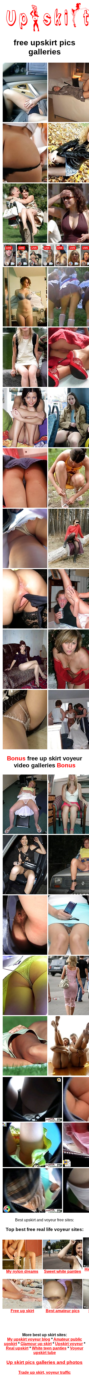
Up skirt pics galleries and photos (44, 1362)
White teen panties (49, 1348)
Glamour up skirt (36, 1344)
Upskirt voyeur (69, 1344)
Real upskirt (17, 1348)
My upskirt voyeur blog (28, 1339)
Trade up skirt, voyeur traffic (44, 1372)
